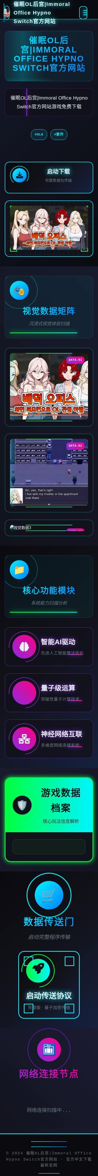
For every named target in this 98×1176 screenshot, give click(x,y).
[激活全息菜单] (83, 12)
